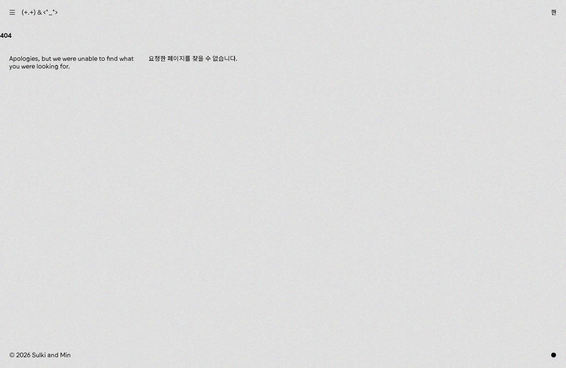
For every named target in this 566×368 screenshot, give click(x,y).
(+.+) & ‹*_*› (40, 12)
